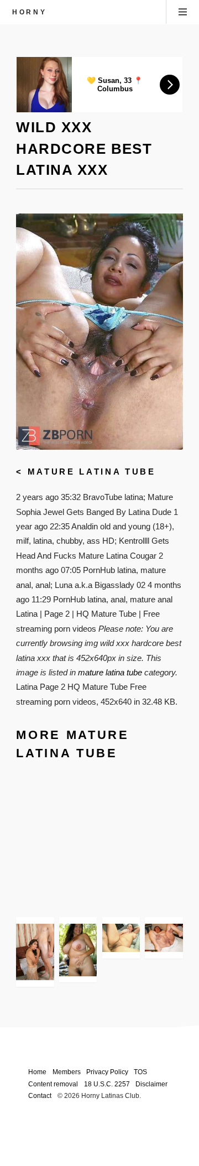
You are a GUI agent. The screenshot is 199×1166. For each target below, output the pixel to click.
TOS (140, 1071)
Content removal (53, 1083)
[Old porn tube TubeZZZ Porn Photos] (163, 938)
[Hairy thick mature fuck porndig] (121, 938)
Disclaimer (151, 1083)
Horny (29, 11)
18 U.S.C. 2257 (107, 1083)
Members (67, 1071)
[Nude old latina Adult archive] (35, 952)
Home (37, 1071)
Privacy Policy (107, 1071)
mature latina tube (92, 471)
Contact (39, 1095)
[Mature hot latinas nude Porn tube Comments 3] (78, 950)
